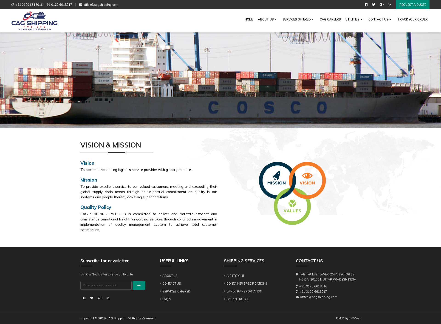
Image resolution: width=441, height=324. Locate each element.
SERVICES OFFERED (297, 19)
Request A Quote (412, 4)
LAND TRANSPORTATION (244, 291)
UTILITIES (352, 19)
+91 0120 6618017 (58, 4)
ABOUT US (266, 19)
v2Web (356, 318)
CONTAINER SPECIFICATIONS (246, 283)
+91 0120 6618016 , (29, 4)
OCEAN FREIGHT (238, 299)
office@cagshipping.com (100, 4)
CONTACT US (378, 19)
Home (249, 19)
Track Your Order (412, 19)
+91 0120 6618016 (313, 286)
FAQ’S (166, 299)
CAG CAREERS (330, 19)
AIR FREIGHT (235, 276)
